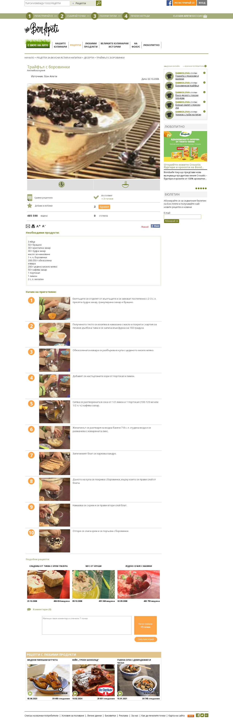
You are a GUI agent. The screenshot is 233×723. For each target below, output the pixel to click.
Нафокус (136, 45)
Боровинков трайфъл (187, 85)
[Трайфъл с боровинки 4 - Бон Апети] (54, 386)
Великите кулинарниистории (115, 45)
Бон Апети (50, 76)
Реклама (123, 715)
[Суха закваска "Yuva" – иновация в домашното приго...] (196, 188)
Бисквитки (110, 715)
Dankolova (182, 73)
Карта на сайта (177, 715)
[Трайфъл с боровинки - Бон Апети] (54, 308)
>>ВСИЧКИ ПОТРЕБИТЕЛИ (193, 66)
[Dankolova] (169, 76)
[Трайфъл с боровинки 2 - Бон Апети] (54, 334)
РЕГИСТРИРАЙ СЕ (44, 15)
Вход (202, 2)
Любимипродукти (91, 45)
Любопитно (151, 45)
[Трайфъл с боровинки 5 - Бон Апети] (54, 411)
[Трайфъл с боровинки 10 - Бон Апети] (54, 540)
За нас (134, 715)
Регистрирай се (185, 2)
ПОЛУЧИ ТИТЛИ (108, 15)
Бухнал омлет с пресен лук (187, 106)
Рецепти (75, 45)
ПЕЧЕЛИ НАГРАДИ (140, 15)
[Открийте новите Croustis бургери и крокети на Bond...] (199, 188)
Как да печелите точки (153, 715)
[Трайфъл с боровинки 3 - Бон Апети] (54, 360)
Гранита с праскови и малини (187, 77)
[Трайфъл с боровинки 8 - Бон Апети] (54, 489)
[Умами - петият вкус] (203, 188)
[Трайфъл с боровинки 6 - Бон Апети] (54, 437)
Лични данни (94, 715)
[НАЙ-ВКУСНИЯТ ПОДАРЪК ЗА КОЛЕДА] (201, 188)
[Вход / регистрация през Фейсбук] (170, 2)
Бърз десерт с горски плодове (186, 97)
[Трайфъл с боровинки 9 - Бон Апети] (54, 515)
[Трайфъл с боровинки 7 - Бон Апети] (54, 463)
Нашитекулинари (60, 45)
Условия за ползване (73, 715)
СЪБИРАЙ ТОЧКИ (76, 15)
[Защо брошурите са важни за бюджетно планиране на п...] (206, 188)
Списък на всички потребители (41, 715)
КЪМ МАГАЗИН (188, 15)
